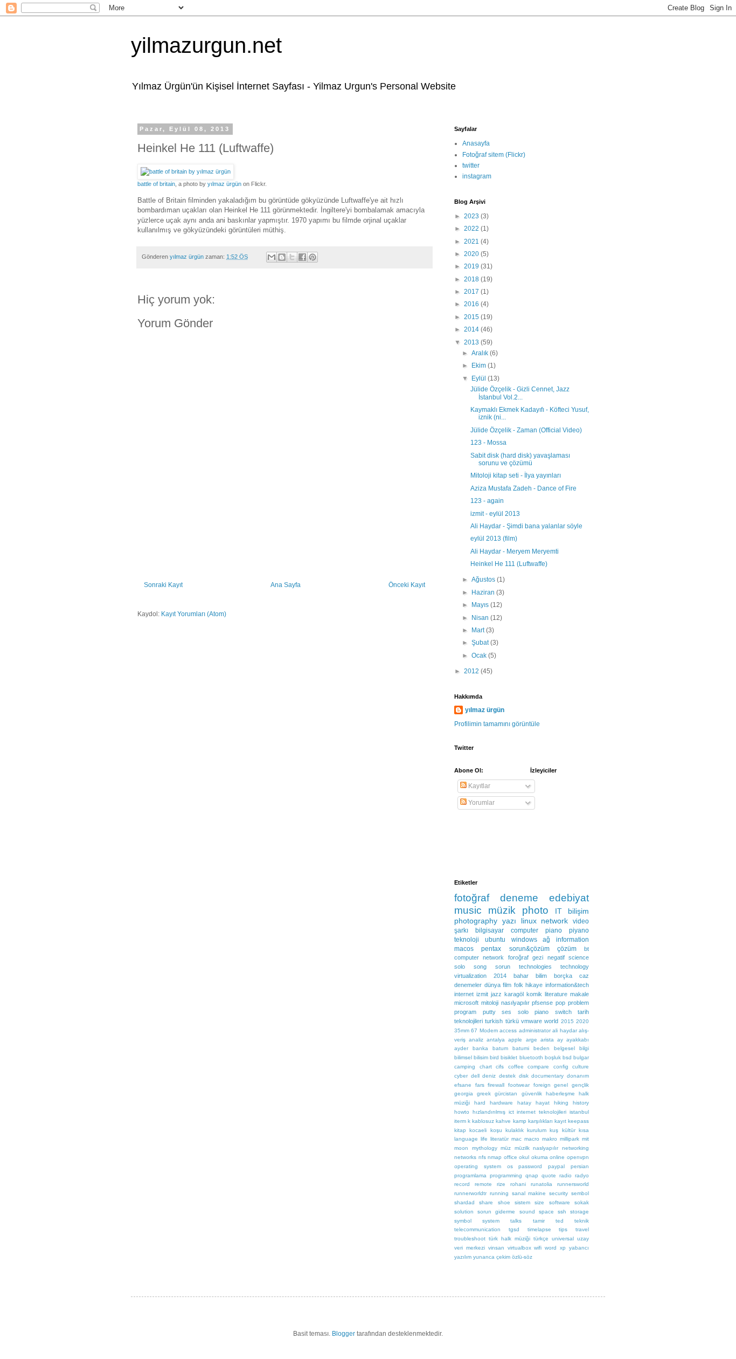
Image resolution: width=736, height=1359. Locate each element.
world (551, 1021)
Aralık (480, 353)
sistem (522, 1202)
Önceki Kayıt (406, 585)
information (572, 939)
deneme (519, 897)
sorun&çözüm (529, 949)
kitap (460, 1130)
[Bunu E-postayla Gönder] (271, 257)
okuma (539, 1157)
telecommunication (477, 1229)
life (484, 1139)
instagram (476, 176)
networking (575, 1148)
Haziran (483, 592)
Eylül (479, 378)
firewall (496, 1085)
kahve (503, 1121)
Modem (489, 1030)
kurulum (536, 1130)
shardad (464, 1202)
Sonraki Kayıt (163, 585)
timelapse (539, 1229)
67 (474, 1030)
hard (479, 1103)
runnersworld (573, 1184)
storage (579, 1212)
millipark (569, 1139)
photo (535, 910)
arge (531, 1040)
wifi (537, 1248)
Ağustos (484, 579)
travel (582, 1229)
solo (459, 966)
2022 (472, 228)
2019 (472, 266)
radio (565, 1175)
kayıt (560, 1121)
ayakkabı (577, 1040)
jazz (496, 994)
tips (563, 1229)
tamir (539, 1221)
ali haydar (564, 1030)
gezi (537, 957)
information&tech (567, 985)
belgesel (564, 1048)
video (581, 921)
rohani (518, 1184)
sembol (580, 1193)
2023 (472, 216)
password (530, 1166)
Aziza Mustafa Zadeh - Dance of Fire (523, 488)
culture (580, 1067)
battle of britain (156, 184)
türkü (512, 1021)
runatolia (541, 1184)
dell (475, 1076)
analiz (476, 1040)
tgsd (514, 1229)
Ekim (479, 365)
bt (586, 949)
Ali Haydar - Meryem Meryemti (514, 551)
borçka (563, 975)
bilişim (578, 911)
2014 (472, 329)
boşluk (553, 1057)
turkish (494, 1021)
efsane (462, 1085)
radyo (582, 1175)
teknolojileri (468, 1021)
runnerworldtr (470, 1193)
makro (549, 1139)
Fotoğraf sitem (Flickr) (493, 154)
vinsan (496, 1248)
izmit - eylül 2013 (495, 514)
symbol (462, 1221)
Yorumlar (481, 802)
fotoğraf (471, 897)
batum (500, 1048)
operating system (477, 1166)
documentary (547, 1076)
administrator (535, 1030)
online (557, 1157)
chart (486, 1067)
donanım (578, 1076)
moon (461, 1148)
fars (479, 1085)
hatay (524, 1103)
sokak (581, 1202)
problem (578, 1002)
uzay (583, 1238)
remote (483, 1184)
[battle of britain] (185, 171)
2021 (472, 241)
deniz (489, 1076)
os (510, 1166)
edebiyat (569, 897)
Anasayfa (476, 143)
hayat (543, 1103)
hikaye (534, 985)
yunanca (484, 1257)
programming (506, 1175)
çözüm (567, 949)
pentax (491, 949)
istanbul (579, 1112)
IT (558, 911)
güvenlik (532, 1093)
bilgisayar (489, 930)
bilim (541, 975)
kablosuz (483, 1121)
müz (506, 1148)
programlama (470, 1175)
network (554, 920)
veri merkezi (469, 1248)
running (499, 1193)
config (560, 1067)
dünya (492, 985)
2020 (472, 254)
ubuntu (495, 939)
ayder (461, 1048)
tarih (583, 1012)
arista (547, 1040)
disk (524, 1076)
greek (484, 1093)
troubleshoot (469, 1238)
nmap (495, 1157)
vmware (531, 1021)
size (539, 1202)
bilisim (481, 1057)
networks (465, 1157)
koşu (496, 1130)
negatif (556, 957)
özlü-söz (522, 1257)
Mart (478, 630)
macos (464, 949)
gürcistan (506, 1093)
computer (524, 930)
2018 (472, 279)
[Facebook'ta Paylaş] (302, 257)
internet (464, 994)
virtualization (470, 975)
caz (584, 975)
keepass (578, 1121)
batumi (520, 1048)
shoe (504, 1202)
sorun (502, 966)
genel (561, 1085)
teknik (581, 1221)
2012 (472, 671)
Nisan (480, 618)
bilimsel (463, 1057)
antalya (496, 1040)
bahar (521, 975)
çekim (503, 1257)
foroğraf (518, 957)
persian (580, 1166)
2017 (472, 291)
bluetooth (531, 1057)
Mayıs (480, 605)
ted (560, 1221)
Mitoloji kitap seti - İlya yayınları (515, 475)
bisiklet (509, 1057)
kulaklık (514, 1130)
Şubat (480, 642)
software (559, 1202)
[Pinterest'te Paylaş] (312, 257)
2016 (472, 304)
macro (531, 1139)
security (558, 1193)
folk (518, 985)
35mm (461, 1030)
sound (527, 1212)
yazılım (462, 1257)
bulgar (581, 1057)
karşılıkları (540, 1121)
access (508, 1030)
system (490, 1221)
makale (579, 994)
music (468, 910)
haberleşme (560, 1093)
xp (563, 1248)
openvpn (578, 1157)
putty (489, 1012)
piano (553, 930)
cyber (461, 1076)
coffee (516, 1067)
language (466, 1139)
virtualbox (519, 1248)
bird (494, 1057)
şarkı (461, 930)
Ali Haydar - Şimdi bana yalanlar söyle (526, 526)
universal (563, 1238)
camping (464, 1067)
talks (516, 1221)
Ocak (479, 655)
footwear (519, 1085)
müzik (502, 910)
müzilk (522, 1148)
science (578, 957)
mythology (484, 1148)
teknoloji (466, 939)
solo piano (533, 1012)
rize (501, 1184)
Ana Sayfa (285, 585)
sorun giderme (496, 1212)
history (581, 1103)
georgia (463, 1093)
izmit (482, 994)
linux (529, 920)
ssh (562, 1212)
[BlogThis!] (281, 257)
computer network (479, 957)
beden (541, 1048)
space (546, 1212)
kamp (519, 1121)
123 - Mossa (488, 442)
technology (574, 966)
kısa (584, 1130)
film (507, 985)
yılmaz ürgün (224, 184)
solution (464, 1212)
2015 (472, 317)
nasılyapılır (515, 1002)
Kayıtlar (478, 786)
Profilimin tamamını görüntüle (497, 724)
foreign (542, 1085)
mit (585, 1139)
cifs (500, 1067)
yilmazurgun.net (206, 45)
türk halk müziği (509, 1238)
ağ (546, 939)
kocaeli (478, 1130)
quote (548, 1175)
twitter (471, 165)
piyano (579, 930)
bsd (567, 1057)
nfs (482, 1157)
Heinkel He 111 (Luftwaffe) (508, 564)
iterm (460, 1121)
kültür (568, 1130)
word (551, 1248)
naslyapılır (545, 1148)
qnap (531, 1175)
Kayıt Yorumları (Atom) (193, 614)
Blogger (343, 1333)
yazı (509, 920)
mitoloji (489, 1002)
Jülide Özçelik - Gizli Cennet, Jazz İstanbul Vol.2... (520, 393)
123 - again (487, 501)
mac (516, 1139)
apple (515, 1040)
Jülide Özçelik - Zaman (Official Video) (526, 430)
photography (475, 920)
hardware (501, 1103)
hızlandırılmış (489, 1112)
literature (556, 994)
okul (524, 1157)
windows (524, 939)
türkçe (540, 1238)
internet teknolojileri (541, 1112)
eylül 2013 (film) (493, 538)
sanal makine (529, 1193)
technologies (535, 966)
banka (480, 1048)
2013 (472, 342)
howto (461, 1112)
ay (560, 1040)
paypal (556, 1166)
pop (560, 1002)
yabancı (579, 1248)
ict (511, 1112)
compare (538, 1067)
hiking (561, 1103)
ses (506, 1012)
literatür (499, 1139)
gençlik (580, 1085)
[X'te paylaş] (292, 257)
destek (507, 1076)
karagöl (514, 994)
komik (534, 994)
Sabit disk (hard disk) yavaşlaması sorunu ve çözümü (520, 459)
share (486, 1202)
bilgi (584, 1048)
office (510, 1157)
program (465, 1012)
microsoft (466, 1002)
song (480, 966)
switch (563, 1012)
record (462, 1184)
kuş (554, 1130)
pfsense (542, 1002)
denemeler (468, 985)
